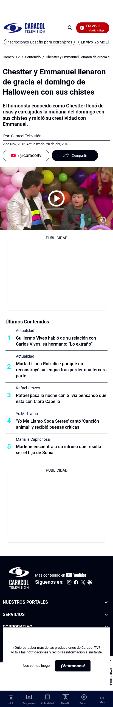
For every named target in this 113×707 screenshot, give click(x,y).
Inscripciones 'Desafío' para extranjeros (39, 42)
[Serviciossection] (106, 615)
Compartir (79, 155)
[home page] (24, 28)
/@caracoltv (29, 155)
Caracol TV (11, 57)
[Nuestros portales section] (106, 602)
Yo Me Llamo (27, 413)
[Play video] (56, 198)
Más (102, 702)
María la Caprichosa (33, 439)
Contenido (33, 57)
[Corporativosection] (106, 627)
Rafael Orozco (28, 388)
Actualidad (25, 330)
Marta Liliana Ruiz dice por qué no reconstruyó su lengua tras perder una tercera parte (61, 369)
